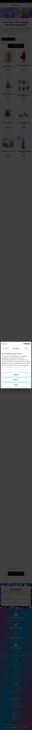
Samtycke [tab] (5, 348)
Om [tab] (26, 348)
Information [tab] (16, 348)
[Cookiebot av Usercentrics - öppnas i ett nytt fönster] (23, 344)
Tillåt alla (16, 374)
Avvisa (16, 384)
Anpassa (15, 379)
